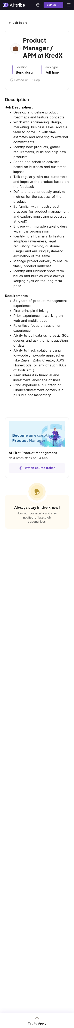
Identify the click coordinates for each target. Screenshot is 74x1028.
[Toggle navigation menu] (69, 5)
